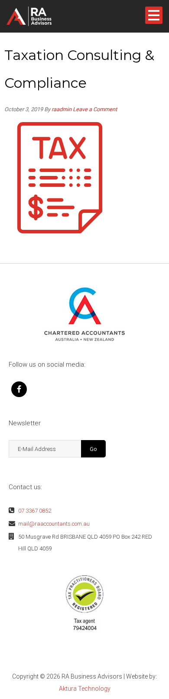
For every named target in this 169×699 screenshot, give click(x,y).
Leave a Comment (95, 109)
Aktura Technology (84, 688)
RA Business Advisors (42, 16)
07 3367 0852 (34, 510)
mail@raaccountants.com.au (54, 523)
